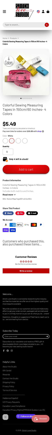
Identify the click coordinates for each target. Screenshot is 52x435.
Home (5, 38)
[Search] (47, 25)
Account (43, 11)
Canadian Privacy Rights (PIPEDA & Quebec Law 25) (24, 410)
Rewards (6, 374)
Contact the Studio (10, 378)
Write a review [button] (26, 271)
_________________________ (14, 394)
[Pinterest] (8, 351)
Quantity (6, 146)
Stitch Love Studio (29, 430)
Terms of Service (10, 390)
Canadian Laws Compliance (14, 406)
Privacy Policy (8, 386)
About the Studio (10, 366)
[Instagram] (12, 351)
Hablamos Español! (10, 398)
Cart (47, 11)
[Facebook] (4, 351)
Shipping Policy (9, 382)
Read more (8, 195)
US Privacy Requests (11, 402)
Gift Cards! (7, 370)
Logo (22, 11)
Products (13, 38)
